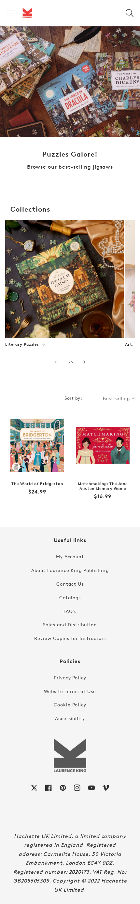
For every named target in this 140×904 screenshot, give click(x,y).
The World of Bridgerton (37, 483)
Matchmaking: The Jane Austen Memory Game (103, 486)
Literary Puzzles (22, 344)
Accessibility (70, 718)
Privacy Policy (70, 677)
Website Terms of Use (70, 691)
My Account (70, 556)
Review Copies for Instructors (70, 638)
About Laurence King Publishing (70, 570)
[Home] (27, 13)
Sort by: (73, 398)
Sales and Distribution (70, 624)
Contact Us (70, 584)
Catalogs (70, 597)
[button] (10, 13)
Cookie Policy (70, 704)
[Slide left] (56, 362)
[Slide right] (84, 362)
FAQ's (70, 611)
